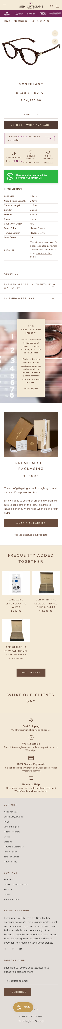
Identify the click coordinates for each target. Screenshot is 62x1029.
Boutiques (9, 879)
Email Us (8, 889)
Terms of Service (11, 856)
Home (6, 21)
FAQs (6, 821)
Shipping (8, 841)
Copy (50, 138)
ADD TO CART (31, 672)
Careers (7, 894)
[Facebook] (5, 949)
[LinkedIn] (21, 949)
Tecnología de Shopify (31, 1021)
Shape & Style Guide (13, 816)
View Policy (48, 162)
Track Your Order (11, 899)
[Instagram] (13, 949)
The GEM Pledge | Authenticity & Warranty (29, 286)
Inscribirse (18, 992)
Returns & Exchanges (14, 846)
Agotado (31, 114)
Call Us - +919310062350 (16, 884)
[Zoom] (55, 33)
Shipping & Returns (19, 298)
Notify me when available (30, 125)
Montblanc (21, 21)
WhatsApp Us (31, 388)
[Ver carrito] (57, 5)
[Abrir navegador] (4, 5)
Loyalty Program (11, 826)
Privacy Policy (10, 851)
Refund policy (10, 861)
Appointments (11, 811)
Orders (7, 836)
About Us (11, 273)
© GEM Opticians (31, 1016)
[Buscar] (51, 5)
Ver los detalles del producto (31, 534)
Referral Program (12, 831)
